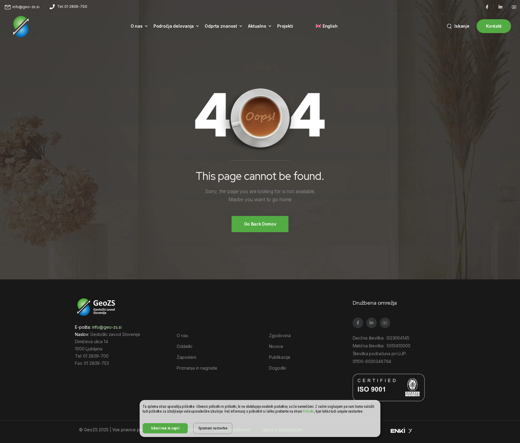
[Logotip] (21, 26)
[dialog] (260, 418)
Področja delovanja (173, 26)
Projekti (285, 26)
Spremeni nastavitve (212, 428)
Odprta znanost (221, 26)
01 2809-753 (96, 363)
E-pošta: (98, 327)
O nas (137, 26)
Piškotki (308, 411)
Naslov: (82, 334)
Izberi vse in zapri (165, 428)
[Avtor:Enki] (401, 429)
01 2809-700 (95, 355)
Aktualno (257, 26)
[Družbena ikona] (487, 7)
